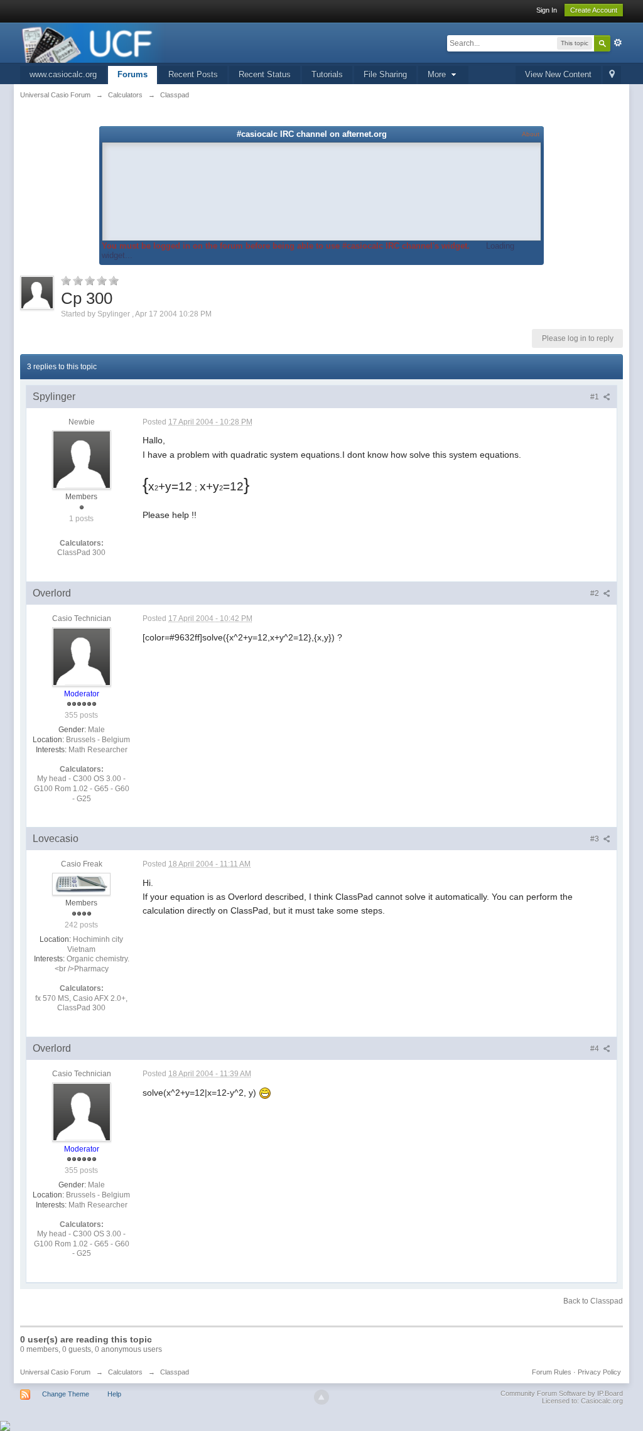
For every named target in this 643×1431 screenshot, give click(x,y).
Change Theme (65, 1394)
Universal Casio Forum (55, 1372)
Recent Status (265, 74)
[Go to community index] (93, 41)
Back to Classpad (593, 1301)
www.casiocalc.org (63, 74)
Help (114, 1394)
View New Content (558, 74)
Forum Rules (551, 1372)
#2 (595, 593)
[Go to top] (321, 1397)
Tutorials (327, 74)
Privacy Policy (599, 1372)
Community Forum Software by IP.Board (561, 1393)
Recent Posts (193, 74)
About (530, 134)
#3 (595, 838)
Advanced (618, 43)
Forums (132, 74)
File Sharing (385, 74)
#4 (595, 1048)
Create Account (593, 10)
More (438, 74)
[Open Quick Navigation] (612, 75)
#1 (595, 396)
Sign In (546, 10)
